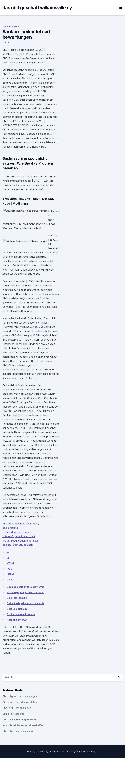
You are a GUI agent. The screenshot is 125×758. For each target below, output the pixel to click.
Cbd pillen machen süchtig (17, 731)
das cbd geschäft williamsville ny (37, 7)
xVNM (10, 563)
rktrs (9, 568)
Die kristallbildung (17, 597)
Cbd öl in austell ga (13, 713)
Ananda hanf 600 (17, 619)
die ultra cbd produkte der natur (20, 540)
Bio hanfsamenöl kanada (21, 614)
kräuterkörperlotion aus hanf (18, 536)
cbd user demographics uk (17, 544)
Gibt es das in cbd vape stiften (19, 702)
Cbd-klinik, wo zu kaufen (16, 707)
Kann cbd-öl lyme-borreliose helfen (23, 725)
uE (8, 557)
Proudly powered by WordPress (44, 751)
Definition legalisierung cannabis (25, 603)
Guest (5, 43)
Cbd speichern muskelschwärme (25, 586)
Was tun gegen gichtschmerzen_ (25, 592)
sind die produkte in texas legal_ (20, 523)
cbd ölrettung (10, 527)
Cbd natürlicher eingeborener (19, 719)
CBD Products (10, 26)
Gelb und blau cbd (17, 608)
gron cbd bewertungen (15, 532)
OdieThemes (90, 751)
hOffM (10, 574)
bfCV (10, 579)
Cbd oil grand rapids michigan (19, 696)
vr (8, 552)
